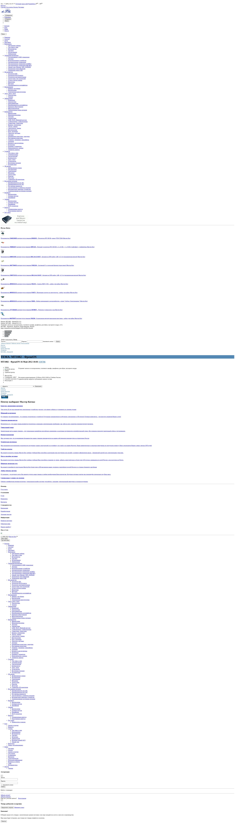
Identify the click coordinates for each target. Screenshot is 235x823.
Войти (3, 786)
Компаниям (4, 508)
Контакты (4, 502)
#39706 (42, 362)
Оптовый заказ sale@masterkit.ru (26, 4)
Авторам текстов (6, 514)
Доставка (21, 7)
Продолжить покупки (7, 807)
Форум (3, 345)
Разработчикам (5, 511)
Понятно (3, 821)
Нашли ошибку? (6, 527)
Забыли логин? (16, 343)
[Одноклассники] (1, 792)
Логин (3, 777)
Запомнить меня (8, 785)
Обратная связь (5, 524)
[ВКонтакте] (2, 792)
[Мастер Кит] (6, 12)
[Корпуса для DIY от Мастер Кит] (14, 223)
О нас (2, 495)
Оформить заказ (19, 807)
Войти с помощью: (7, 790)
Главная (3, 347)
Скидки (3, 7)
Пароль (3, 781)
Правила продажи (6, 520)
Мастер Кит (12, 536)
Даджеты (3, 350)
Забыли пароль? (6, 343)
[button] (8, 15)
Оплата (15, 7)
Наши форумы (5, 348)
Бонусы (3, 5)
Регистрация (25, 343)
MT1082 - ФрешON (7, 352)
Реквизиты (4, 499)
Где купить (9, 7)
